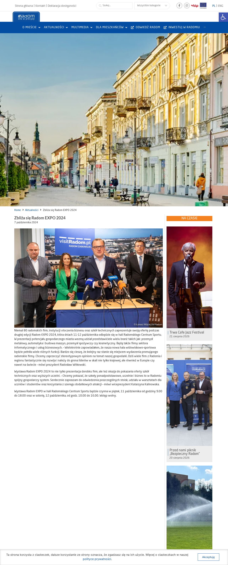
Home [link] (17, 210)
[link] (223, 17)
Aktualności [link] (31, 210)
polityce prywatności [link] (97, 559)
